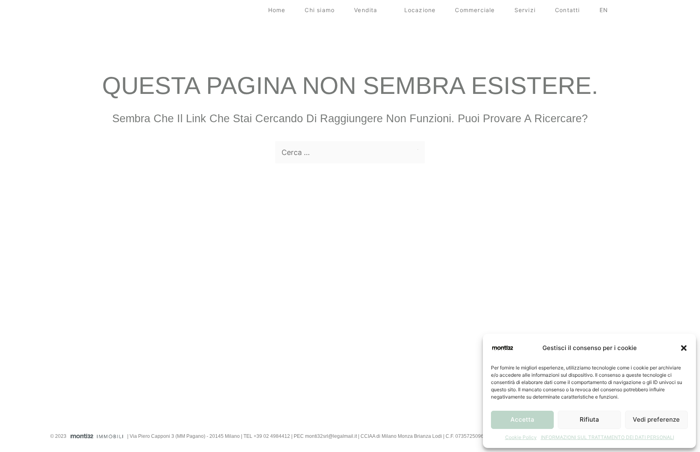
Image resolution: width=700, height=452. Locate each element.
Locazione (420, 9)
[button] (684, 348)
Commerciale (475, 9)
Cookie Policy (521, 437)
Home (277, 9)
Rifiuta (589, 419)
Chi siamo (320, 9)
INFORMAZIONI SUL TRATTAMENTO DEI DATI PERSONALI (607, 437)
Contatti (567, 9)
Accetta (522, 419)
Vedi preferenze (656, 419)
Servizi (525, 9)
